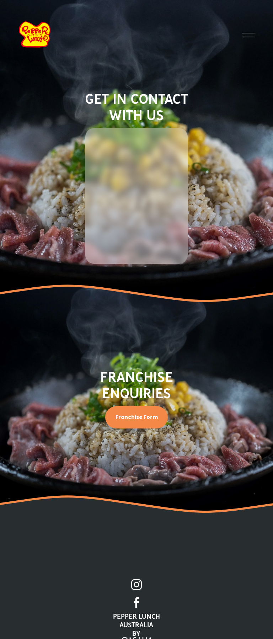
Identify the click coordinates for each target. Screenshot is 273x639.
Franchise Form (137, 417)
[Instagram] (136, 584)
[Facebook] (136, 602)
